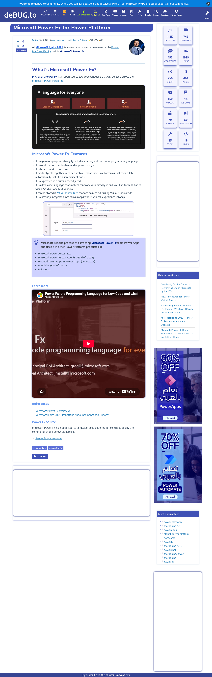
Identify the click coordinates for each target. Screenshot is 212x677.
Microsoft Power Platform (47, 80)
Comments (170, 61)
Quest (170, 82)
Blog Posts (106, 15)
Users (72, 15)
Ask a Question (83, 15)
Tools (140, 15)
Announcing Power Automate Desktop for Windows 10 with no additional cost (177, 309)
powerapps (170, 530)
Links (186, 144)
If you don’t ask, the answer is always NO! (106, 675)
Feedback (165, 15)
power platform (39, 448)
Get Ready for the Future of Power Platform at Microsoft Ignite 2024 (176, 288)
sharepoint (170, 558)
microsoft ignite (55, 448)
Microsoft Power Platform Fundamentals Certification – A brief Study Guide (177, 334)
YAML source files (67, 193)
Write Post (95, 15)
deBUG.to (20, 15)
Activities (170, 40)
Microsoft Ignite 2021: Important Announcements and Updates (72, 414)
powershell (170, 550)
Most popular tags (168, 514)
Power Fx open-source (48, 438)
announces (185, 123)
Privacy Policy (176, 15)
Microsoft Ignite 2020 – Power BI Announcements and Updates (176, 321)
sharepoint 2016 (173, 546)
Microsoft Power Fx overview (52, 410)
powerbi (168, 542)
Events (148, 15)
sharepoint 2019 (173, 526)
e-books (123, 15)
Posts (186, 82)
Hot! (64, 15)
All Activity (45, 15)
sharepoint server (174, 554)
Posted (35, 40)
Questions (55, 15)
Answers (186, 40)
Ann (131, 15)
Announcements (59, 40)
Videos (115, 15)
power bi (169, 562)
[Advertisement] (81, 493)
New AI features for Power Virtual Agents (175, 298)
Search (156, 15)
